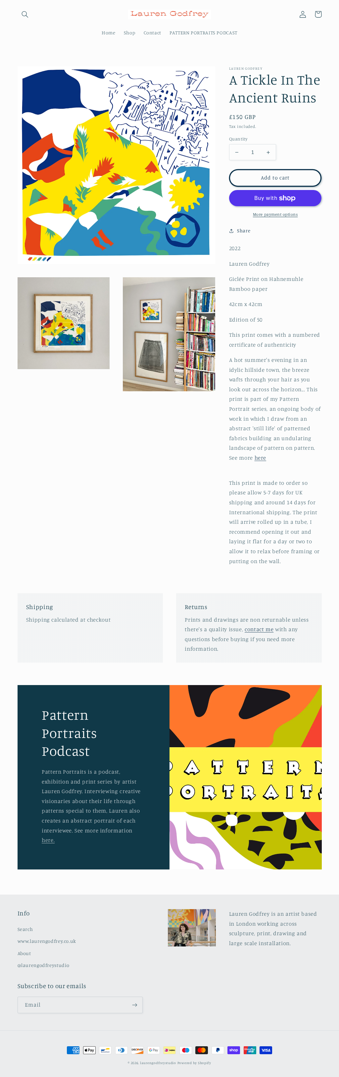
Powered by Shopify (194, 1063)
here (260, 457)
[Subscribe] (134, 1005)
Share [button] (243, 230)
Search (25, 929)
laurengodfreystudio (158, 1063)
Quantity (238, 138)
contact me (259, 629)
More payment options (275, 214)
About (24, 953)
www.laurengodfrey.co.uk (47, 941)
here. (48, 840)
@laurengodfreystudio (44, 965)
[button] (25, 14)
